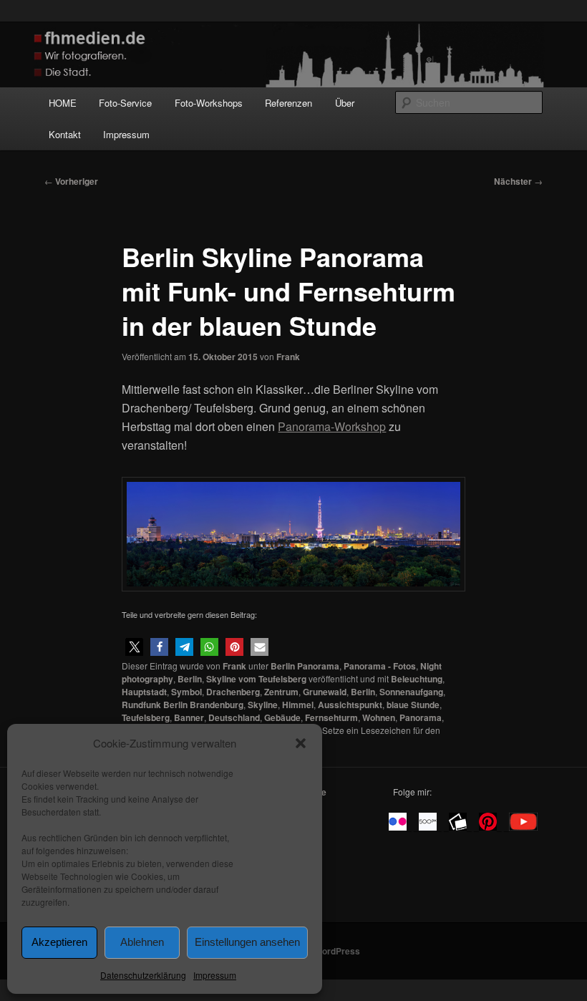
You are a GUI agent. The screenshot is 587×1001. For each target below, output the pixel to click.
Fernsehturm (331, 717)
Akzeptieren (59, 942)
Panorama (420, 717)
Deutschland (234, 717)
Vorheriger (71, 181)
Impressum (214, 975)
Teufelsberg (146, 717)
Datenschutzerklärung (143, 975)
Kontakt (65, 134)
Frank (288, 356)
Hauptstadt (144, 691)
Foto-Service (125, 103)
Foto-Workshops (209, 103)
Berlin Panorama (305, 665)
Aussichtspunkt (350, 704)
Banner (189, 717)
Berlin (190, 678)
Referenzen (288, 103)
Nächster (518, 181)
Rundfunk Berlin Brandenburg (182, 704)
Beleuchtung (416, 678)
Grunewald (324, 691)
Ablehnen (142, 942)
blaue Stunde (413, 704)
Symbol (186, 691)
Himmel (298, 704)
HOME (63, 103)
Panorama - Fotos (380, 665)
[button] (301, 743)
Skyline (263, 704)
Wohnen (378, 717)
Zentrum (281, 691)
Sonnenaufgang (411, 691)
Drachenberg (233, 691)
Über (344, 103)
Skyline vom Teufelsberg (256, 678)
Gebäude (282, 717)
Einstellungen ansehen (247, 942)
